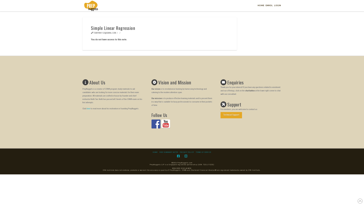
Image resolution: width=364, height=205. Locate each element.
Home (155, 152)
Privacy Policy (187, 152)
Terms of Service (203, 152)
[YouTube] (186, 156)
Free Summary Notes (168, 152)
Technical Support (231, 114)
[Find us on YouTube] (165, 124)
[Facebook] (178, 156)
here (88, 108)
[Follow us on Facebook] (156, 124)
